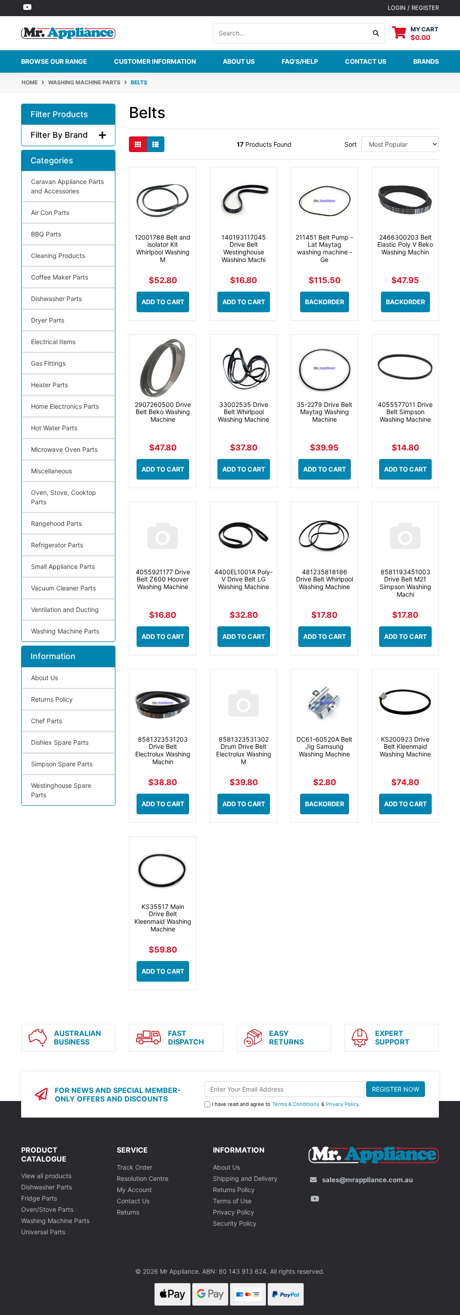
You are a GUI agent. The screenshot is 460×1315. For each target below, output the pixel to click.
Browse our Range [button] (54, 61)
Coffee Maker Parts (59, 277)
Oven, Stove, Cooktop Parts (63, 497)
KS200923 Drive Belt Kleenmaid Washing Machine (405, 746)
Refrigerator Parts (57, 545)
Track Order (134, 1167)
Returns (128, 1212)
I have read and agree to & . (286, 1104)
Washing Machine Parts (65, 631)
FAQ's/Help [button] (300, 61)
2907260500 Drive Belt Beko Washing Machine (163, 412)
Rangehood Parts (56, 523)
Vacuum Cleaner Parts (63, 588)
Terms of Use (232, 1201)
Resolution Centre (142, 1178)
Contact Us (133, 1201)
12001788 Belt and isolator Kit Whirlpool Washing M (162, 248)
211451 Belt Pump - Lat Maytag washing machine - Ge (324, 248)
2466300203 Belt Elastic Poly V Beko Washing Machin (405, 244)
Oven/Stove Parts (47, 1209)
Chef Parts (46, 721)
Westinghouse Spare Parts (61, 790)
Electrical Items (53, 341)
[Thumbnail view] (138, 144)
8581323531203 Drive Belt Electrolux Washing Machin (162, 750)
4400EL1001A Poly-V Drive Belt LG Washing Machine (243, 579)
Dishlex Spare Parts (59, 742)
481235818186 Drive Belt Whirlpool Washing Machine (324, 579)
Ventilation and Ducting (65, 609)
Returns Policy (52, 699)
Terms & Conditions (295, 1104)
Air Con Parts (50, 212)
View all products (46, 1176)
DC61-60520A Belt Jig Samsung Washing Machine (324, 746)
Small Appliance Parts (63, 566)
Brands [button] (426, 61)
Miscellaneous (51, 471)
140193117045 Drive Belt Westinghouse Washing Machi (243, 248)
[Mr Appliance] (68, 32)
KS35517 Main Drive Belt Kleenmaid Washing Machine (162, 918)
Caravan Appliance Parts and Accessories (67, 186)
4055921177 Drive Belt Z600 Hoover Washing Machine (163, 579)
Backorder (324, 302)
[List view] (155, 144)
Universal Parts (43, 1232)
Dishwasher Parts (56, 298)
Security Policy (235, 1223)
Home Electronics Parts (65, 406)
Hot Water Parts (54, 428)
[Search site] (376, 33)
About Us (239, 61)
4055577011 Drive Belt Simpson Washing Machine (405, 412)
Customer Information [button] (155, 61)
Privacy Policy (342, 1104)
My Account (134, 1189)
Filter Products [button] (59, 114)
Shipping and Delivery (245, 1178)
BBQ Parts (46, 234)
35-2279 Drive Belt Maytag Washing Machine (324, 412)
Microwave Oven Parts (64, 449)
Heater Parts (49, 385)
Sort (351, 144)
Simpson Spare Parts (62, 764)
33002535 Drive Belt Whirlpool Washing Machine (243, 412)
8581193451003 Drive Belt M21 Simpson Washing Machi (405, 583)
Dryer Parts (47, 320)
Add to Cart (163, 302)
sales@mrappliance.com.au (367, 1179)
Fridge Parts (39, 1198)
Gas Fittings (48, 363)
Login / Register (413, 7)
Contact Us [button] (365, 61)
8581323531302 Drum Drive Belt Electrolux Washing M (243, 750)
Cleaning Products (58, 255)
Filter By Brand (59, 135)
